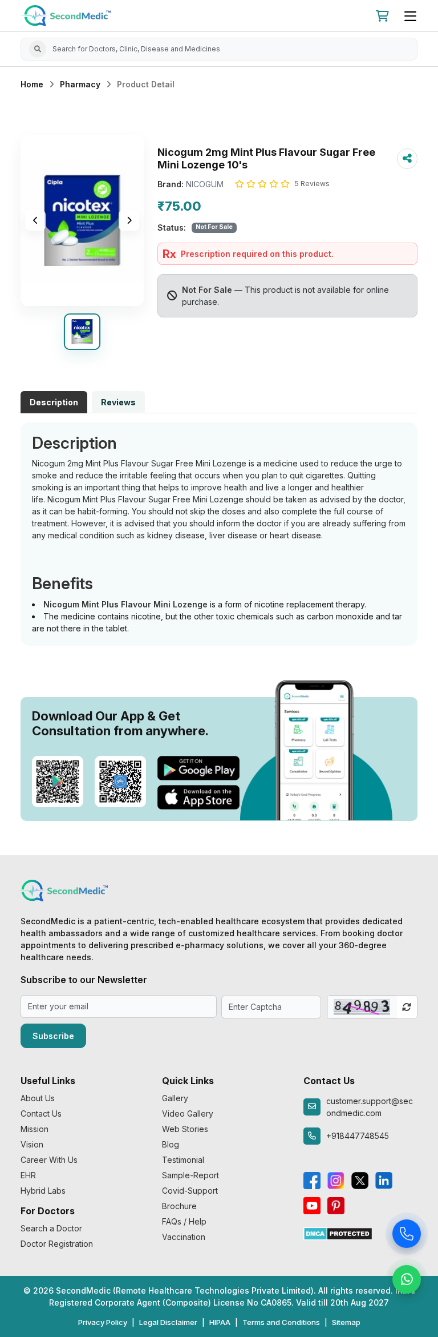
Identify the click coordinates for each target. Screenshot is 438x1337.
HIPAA (219, 1322)
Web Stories (185, 1129)
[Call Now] (406, 1236)
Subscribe (53, 1036)
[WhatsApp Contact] (406, 1281)
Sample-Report (190, 1175)
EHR (28, 1175)
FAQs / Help (184, 1221)
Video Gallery (187, 1113)
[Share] (407, 158)
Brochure (179, 1206)
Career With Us (49, 1160)
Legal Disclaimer (168, 1322)
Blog (170, 1144)
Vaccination (183, 1237)
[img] (82, 220)
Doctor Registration (57, 1244)
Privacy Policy (102, 1322)
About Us (38, 1098)
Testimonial (183, 1160)
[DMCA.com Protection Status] (337, 1233)
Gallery (175, 1098)
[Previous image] (35, 220)
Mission (34, 1129)
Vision (32, 1144)
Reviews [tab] (118, 402)
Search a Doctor (51, 1228)
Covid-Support (190, 1190)
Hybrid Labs (43, 1190)
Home (32, 84)
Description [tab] (54, 402)
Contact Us (41, 1113)
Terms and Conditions (281, 1322)
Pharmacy (80, 84)
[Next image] (129, 220)
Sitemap (346, 1322)
